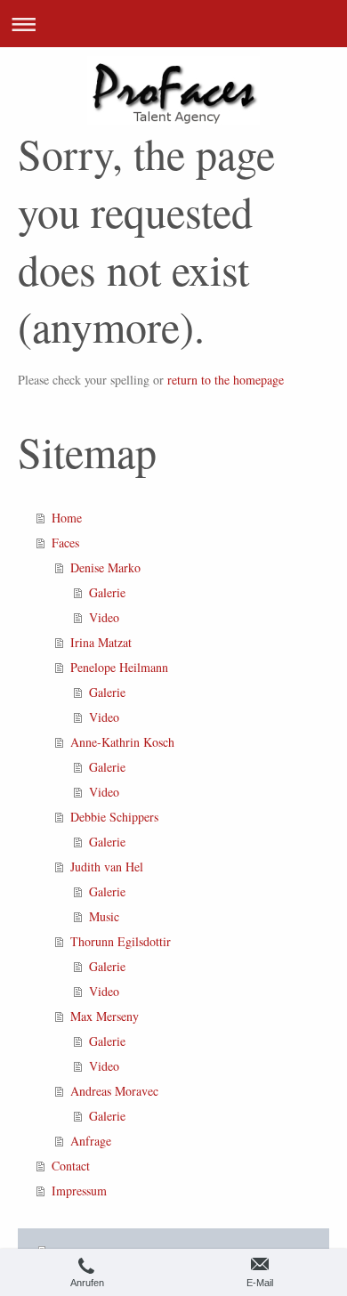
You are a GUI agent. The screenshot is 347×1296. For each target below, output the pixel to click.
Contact (71, 1165)
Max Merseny (104, 1016)
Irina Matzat (101, 642)
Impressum (79, 1190)
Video (104, 617)
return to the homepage (225, 379)
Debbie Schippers (114, 816)
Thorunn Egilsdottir (120, 941)
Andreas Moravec (114, 1090)
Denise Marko (105, 567)
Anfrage (90, 1140)
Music (104, 916)
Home (67, 517)
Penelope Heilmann (119, 667)
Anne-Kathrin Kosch (122, 741)
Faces (65, 542)
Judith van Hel (106, 866)
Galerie (107, 592)
